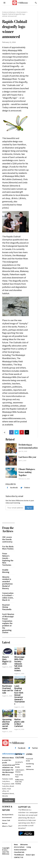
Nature (4, 823)
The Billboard (19, 855)
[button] (36, 3)
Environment (22, 12)
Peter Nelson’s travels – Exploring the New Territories (7, 559)
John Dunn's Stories (19, 771)
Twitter (27, 488)
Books (17, 767)
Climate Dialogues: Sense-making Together (27, 472)
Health (28, 766)
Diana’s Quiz (30, 855)
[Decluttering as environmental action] (11, 448)
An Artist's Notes (19, 763)
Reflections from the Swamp (19, 782)
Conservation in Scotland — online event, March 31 (8, 596)
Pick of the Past (19, 776)
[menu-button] (4, 3)
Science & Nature (8, 12)
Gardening (30, 764)
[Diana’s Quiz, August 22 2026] (7, 651)
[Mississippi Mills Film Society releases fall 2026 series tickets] (19, 651)
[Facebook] (11, 432)
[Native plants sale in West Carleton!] (19, 713)
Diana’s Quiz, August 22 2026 (6, 660)
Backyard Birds (7, 814)
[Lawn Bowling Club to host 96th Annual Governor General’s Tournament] (19, 680)
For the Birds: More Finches (8, 547)
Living (29, 754)
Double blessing (5, 570)
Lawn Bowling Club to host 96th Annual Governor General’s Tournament (19, 694)
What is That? (7, 826)
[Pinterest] (21, 432)
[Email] (27, 432)
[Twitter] (16, 432)
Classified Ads (19, 852)
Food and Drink (29, 760)
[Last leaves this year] (11, 461)
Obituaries (30, 769)
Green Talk (6, 820)
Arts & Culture (19, 756)
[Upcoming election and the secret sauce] (7, 713)
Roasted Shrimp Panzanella (6, 607)
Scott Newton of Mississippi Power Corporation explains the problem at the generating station (8, 623)
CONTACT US (18, 857)
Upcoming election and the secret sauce (7, 724)
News (16, 844)
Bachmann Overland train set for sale (7, 689)
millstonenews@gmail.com (13, 754)
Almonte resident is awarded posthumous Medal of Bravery (7, 583)
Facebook (14, 488)
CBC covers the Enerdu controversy (7, 539)
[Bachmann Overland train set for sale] (7, 680)
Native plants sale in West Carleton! (19, 722)
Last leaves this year (27, 457)
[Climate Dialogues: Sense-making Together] (11, 473)
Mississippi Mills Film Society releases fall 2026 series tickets (19, 663)
